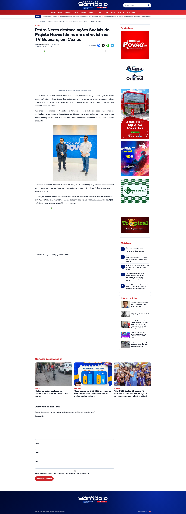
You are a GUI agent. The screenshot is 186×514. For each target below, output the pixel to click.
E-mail (37, 452)
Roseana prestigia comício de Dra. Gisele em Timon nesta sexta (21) (139, 304)
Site (36, 462)
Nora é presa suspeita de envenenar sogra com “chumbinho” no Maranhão (135, 249)
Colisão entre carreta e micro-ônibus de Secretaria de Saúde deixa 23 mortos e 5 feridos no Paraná (136, 258)
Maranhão (68, 12)
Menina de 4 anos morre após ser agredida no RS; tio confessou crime (67, 16)
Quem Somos (131, 12)
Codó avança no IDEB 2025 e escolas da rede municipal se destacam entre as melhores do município (92, 393)
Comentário (40, 416)
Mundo (91, 12)
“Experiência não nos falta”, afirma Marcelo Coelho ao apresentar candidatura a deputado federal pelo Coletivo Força (137, 277)
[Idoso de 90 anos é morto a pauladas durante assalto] (125, 314)
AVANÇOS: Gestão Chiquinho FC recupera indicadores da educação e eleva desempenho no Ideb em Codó (130, 393)
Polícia (76, 12)
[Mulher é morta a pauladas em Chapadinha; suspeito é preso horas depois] (125, 344)
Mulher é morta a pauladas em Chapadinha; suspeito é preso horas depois (139, 344)
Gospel (113, 12)
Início (36, 21)
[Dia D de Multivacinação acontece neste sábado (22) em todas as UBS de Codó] (125, 335)
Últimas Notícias (56, 12)
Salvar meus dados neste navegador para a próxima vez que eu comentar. (62, 473)
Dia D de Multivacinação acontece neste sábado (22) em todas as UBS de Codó (139, 335)
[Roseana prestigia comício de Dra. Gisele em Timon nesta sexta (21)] (125, 304)
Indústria (121, 12)
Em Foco (98, 12)
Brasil (106, 12)
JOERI (149, 511)
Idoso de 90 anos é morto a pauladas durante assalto (140, 314)
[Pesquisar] (149, 5)
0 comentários (62, 47)
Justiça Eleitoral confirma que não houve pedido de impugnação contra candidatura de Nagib (118, 16)
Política (83, 12)
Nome (37, 443)
